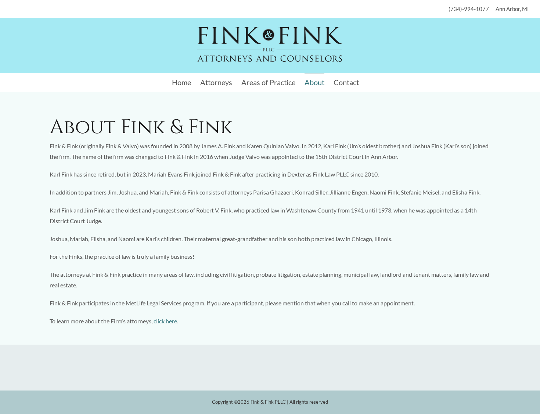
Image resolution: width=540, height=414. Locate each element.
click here (165, 320)
